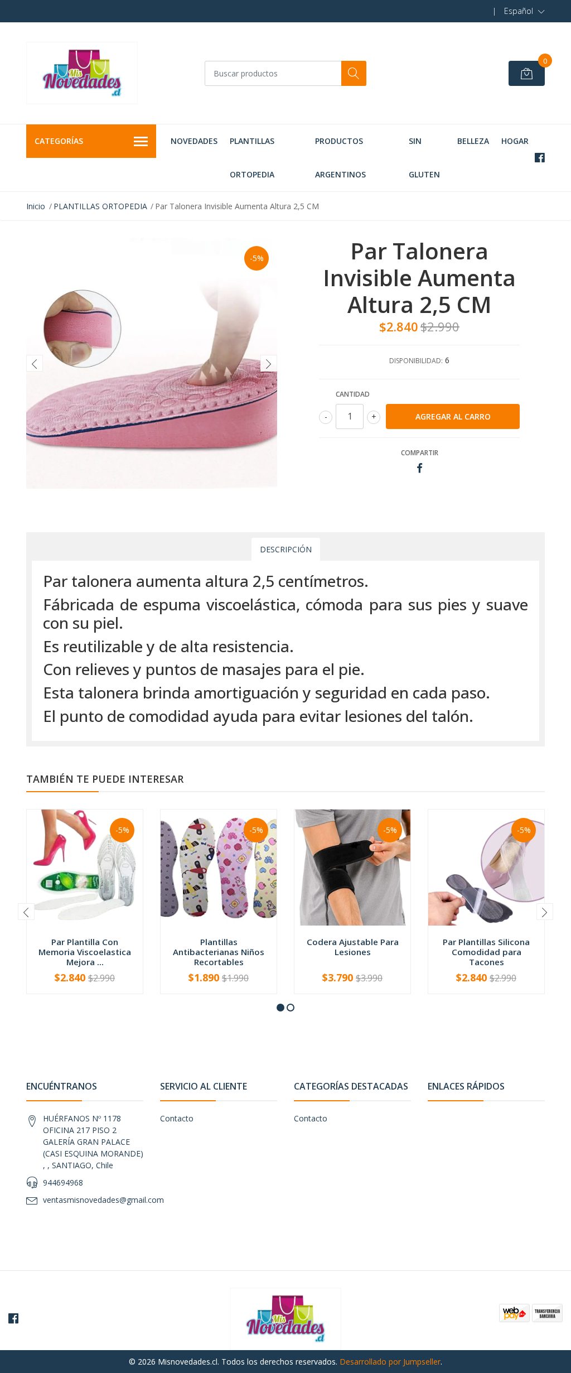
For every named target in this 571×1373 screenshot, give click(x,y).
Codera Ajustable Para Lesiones (353, 946)
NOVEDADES (194, 141)
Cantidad (353, 394)
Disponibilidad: (416, 360)
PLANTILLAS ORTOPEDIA (252, 158)
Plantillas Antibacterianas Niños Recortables (218, 951)
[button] (524, 11)
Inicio (35, 206)
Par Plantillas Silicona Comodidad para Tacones (486, 951)
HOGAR (515, 141)
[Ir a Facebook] (540, 157)
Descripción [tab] (286, 549)
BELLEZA (473, 141)
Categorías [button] (59, 141)
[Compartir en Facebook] (419, 468)
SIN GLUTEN (424, 158)
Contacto (176, 1118)
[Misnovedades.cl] (82, 73)
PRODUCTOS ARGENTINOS (340, 158)
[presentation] (34, 363)
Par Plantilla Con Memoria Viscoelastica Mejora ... (84, 951)
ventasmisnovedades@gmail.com (103, 1199)
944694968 (63, 1182)
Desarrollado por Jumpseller (390, 1361)
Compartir (419, 452)
